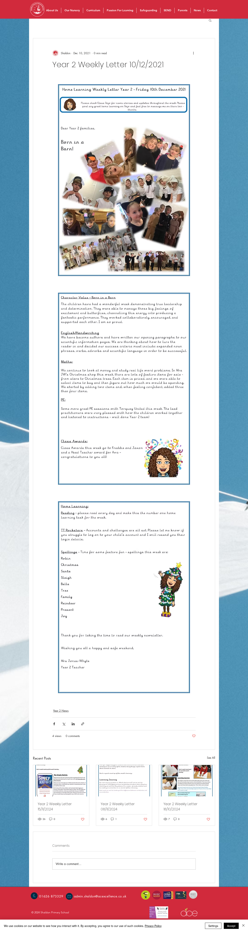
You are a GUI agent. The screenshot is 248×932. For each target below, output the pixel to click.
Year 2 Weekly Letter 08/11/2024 (118, 806)
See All (211, 758)
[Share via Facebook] (54, 724)
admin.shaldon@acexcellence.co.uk (100, 896)
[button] (210, 20)
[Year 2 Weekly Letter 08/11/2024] (124, 780)
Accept (231, 926)
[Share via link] (82, 724)
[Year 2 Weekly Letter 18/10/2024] (187, 780)
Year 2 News (61, 711)
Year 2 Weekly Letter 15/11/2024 (55, 806)
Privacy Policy (153, 926)
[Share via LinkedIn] (73, 724)
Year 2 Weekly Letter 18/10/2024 (180, 806)
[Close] (243, 926)
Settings (213, 926)
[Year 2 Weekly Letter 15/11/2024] (61, 780)
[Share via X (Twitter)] (63, 724)
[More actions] (193, 53)
